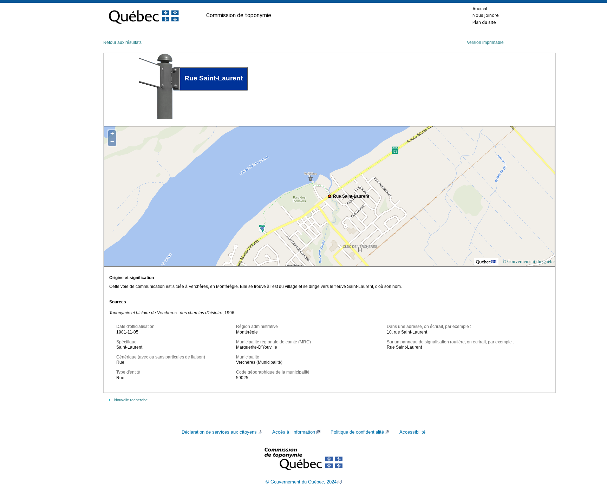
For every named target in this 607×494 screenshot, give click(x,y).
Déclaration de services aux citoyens (219, 432)
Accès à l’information (293, 432)
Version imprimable (485, 42)
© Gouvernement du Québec (530, 261)
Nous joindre (485, 15)
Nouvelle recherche (131, 400)
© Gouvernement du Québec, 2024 (301, 482)
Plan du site (484, 22)
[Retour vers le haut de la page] (589, 455)
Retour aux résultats (122, 42)
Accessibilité (412, 432)
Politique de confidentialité (357, 432)
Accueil (479, 8)
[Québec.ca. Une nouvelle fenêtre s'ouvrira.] (144, 15)
